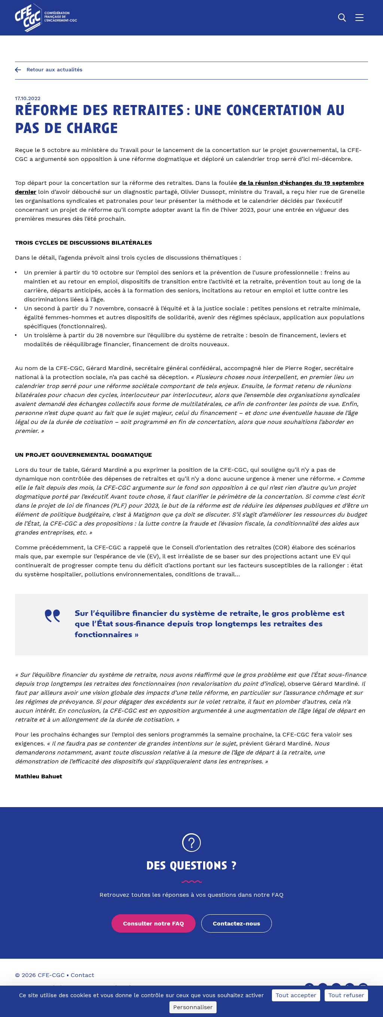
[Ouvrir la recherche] (342, 17)
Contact (82, 975)
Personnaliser (193, 1007)
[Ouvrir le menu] (359, 17)
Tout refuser (346, 995)
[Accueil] (46, 17)
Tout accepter (296, 995)
